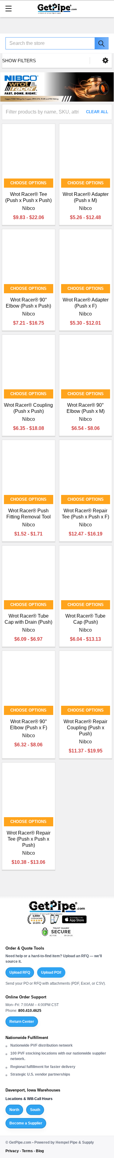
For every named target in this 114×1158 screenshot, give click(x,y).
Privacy (12, 1151)
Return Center (21, 1021)
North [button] (14, 1110)
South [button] (35, 1110)
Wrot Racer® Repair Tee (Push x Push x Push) (28, 839)
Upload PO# (51, 972)
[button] (105, 60)
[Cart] (106, 8)
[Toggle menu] (8, 8)
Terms (27, 1151)
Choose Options (28, 183)
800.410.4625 (29, 1010)
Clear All (97, 112)
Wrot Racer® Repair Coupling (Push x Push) (85, 727)
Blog (40, 1151)
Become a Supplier (25, 1123)
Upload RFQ (19, 972)
